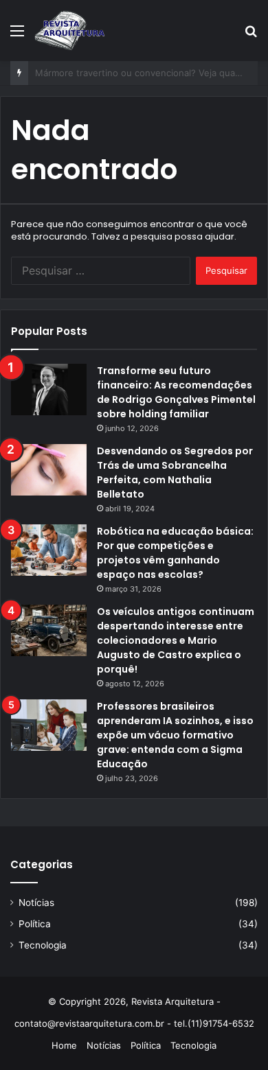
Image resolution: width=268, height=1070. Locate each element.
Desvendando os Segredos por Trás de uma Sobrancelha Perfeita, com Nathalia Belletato (175, 472)
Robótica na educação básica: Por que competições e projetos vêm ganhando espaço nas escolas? (175, 552)
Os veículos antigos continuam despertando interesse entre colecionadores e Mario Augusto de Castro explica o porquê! (175, 640)
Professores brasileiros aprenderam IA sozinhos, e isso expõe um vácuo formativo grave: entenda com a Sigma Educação (175, 735)
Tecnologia (43, 945)
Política (35, 923)
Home (64, 1045)
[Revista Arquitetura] (69, 30)
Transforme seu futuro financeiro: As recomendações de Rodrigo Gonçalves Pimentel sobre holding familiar (176, 392)
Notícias (36, 902)
